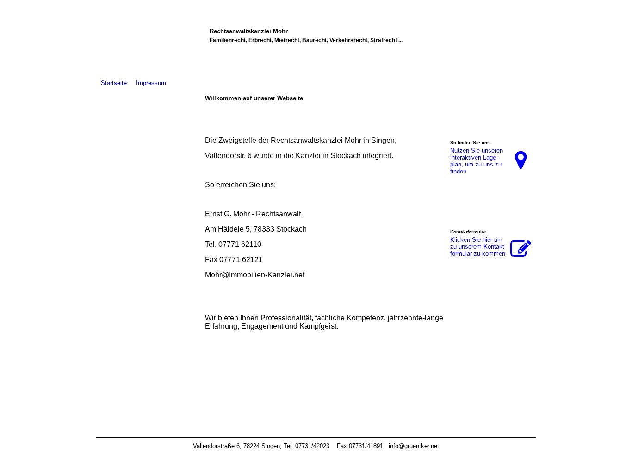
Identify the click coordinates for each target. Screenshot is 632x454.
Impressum (151, 83)
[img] (148, 239)
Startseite (114, 83)
